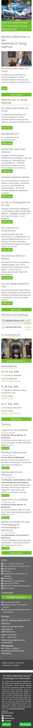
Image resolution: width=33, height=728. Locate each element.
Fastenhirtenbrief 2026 (11, 602)
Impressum (20, 662)
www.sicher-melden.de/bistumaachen (16, 585)
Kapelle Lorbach (7, 398)
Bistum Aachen (8, 588)
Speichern (6, 724)
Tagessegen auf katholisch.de (14, 581)
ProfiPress (7, 571)
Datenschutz (7, 665)
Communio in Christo (11, 583)
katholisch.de (8, 578)
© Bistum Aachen (8, 662)
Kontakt (16, 665)
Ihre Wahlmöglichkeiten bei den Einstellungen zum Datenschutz (16, 676)
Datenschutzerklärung (17, 709)
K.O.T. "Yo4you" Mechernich (13, 563)
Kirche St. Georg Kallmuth (10, 381)
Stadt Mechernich (9, 568)
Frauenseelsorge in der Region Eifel (16, 566)
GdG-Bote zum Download (16, 597)
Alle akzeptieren (25, 724)
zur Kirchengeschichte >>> (16, 361)
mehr (4, 88)
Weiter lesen (7, 127)
